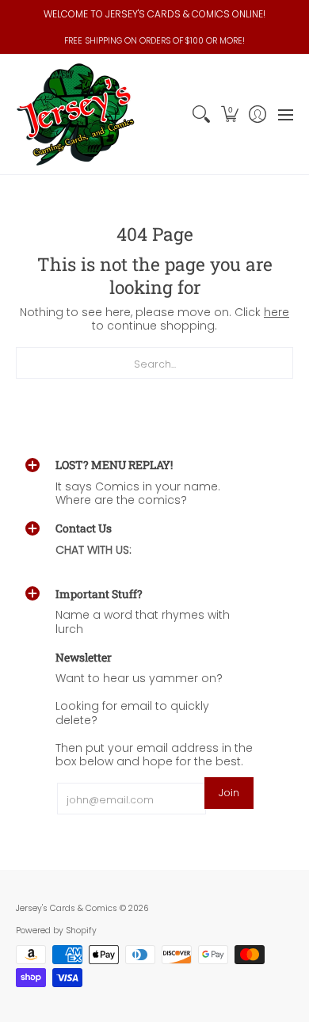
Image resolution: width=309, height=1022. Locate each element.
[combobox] (154, 363)
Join (229, 792)
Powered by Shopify (56, 930)
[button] (229, 114)
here (276, 312)
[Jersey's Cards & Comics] (75, 114)
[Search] (202, 114)
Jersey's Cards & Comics (66, 908)
